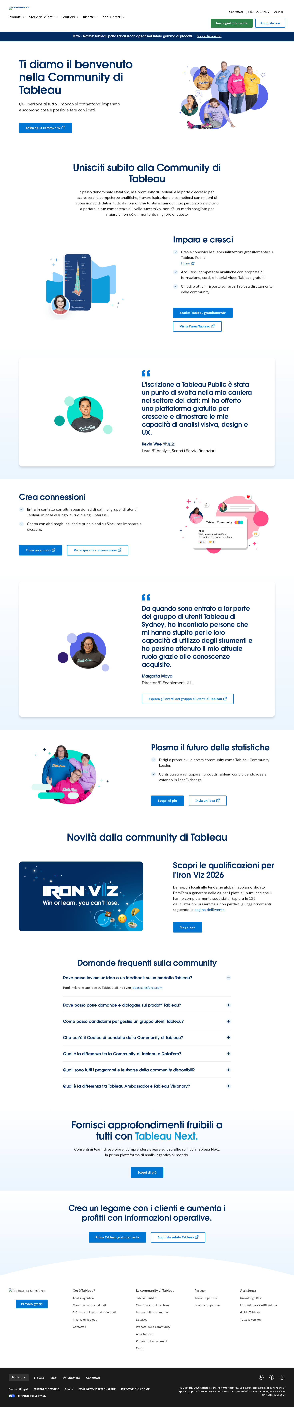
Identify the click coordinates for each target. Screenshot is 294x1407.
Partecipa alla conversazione (95, 550)
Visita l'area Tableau (195, 326)
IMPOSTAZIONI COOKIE (135, 1389)
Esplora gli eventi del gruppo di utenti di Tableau (185, 699)
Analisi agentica (83, 1298)
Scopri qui (187, 927)
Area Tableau (144, 1334)
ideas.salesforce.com (147, 988)
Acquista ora (270, 23)
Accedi (278, 12)
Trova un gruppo (38, 550)
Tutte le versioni (250, 1319)
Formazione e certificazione (258, 1305)
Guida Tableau (250, 1312)
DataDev (141, 1319)
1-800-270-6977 (258, 12)
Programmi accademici (151, 1341)
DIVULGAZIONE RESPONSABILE (97, 1389)
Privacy (69, 1389)
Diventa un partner (207, 1305)
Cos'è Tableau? (84, 1290)
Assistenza (248, 1290)
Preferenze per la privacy (31, 1395)
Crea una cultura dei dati (89, 1305)
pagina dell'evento (209, 909)
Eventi (140, 1348)
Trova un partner (206, 1298)
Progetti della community (153, 1327)
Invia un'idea (205, 801)
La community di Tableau (155, 1290)
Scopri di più (167, 801)
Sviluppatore (71, 1378)
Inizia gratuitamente (232, 23)
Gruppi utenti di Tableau (152, 1305)
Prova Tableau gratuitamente (117, 1237)
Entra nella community (43, 128)
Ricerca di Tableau (85, 1319)
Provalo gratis (31, 1304)
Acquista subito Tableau (176, 1237)
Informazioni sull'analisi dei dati (94, 1312)
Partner (200, 1290)
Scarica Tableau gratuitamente (203, 313)
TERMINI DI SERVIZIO (47, 1389)
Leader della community (152, 1312)
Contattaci (236, 12)
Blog (53, 1378)
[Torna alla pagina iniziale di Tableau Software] (24, 8)
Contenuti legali (18, 1389)
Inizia (185, 263)
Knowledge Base (251, 1298)
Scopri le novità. (209, 36)
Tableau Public (146, 1298)
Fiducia (39, 1378)
